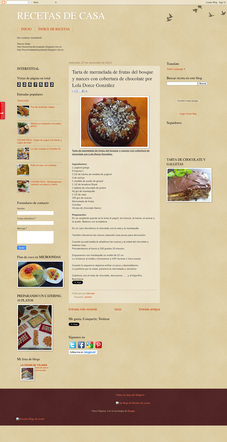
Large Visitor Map (188, 114)
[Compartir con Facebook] (83, 91)
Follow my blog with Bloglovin (130, 395)
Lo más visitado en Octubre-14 (45, 149)
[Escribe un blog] (76, 91)
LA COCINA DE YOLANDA (34, 365)
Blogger (131, 411)
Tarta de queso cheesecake (42, 369)
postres (88, 297)
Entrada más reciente (83, 309)
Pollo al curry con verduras (44, 165)
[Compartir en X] (80, 91)
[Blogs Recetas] (133, 403)
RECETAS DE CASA (61, 15)
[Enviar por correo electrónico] (73, 91)
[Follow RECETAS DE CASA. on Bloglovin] (83, 354)
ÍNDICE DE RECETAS (54, 29)
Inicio (117, 309)
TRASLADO (23, 101)
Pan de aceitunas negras (43, 107)
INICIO (26, 29)
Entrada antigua (149, 309)
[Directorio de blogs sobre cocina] (30, 419)
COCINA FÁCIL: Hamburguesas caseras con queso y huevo (46, 183)
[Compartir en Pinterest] (86, 91)
